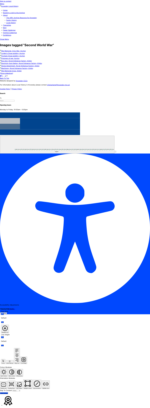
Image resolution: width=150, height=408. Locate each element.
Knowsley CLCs (21, 81)
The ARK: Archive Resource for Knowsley (21, 18)
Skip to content (5, 1)
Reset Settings (4, 393)
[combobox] (57, 145)
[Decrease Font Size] (2, 322)
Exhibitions (7, 35)
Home (5, 10)
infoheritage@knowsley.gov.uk (58, 85)
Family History (11, 20)
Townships (7, 25)
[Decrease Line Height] (2, 345)
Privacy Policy (17, 89)
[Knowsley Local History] (9, 6)
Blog (4, 28)
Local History (11, 23)
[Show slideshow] (6, 73)
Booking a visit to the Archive (14, 13)
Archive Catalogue (10, 33)
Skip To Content (6, 390)
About (5, 15)
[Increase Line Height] (2, 337)
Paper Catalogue (9, 30)
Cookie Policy (5, 89)
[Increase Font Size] (2, 314)
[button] (115, 151)
